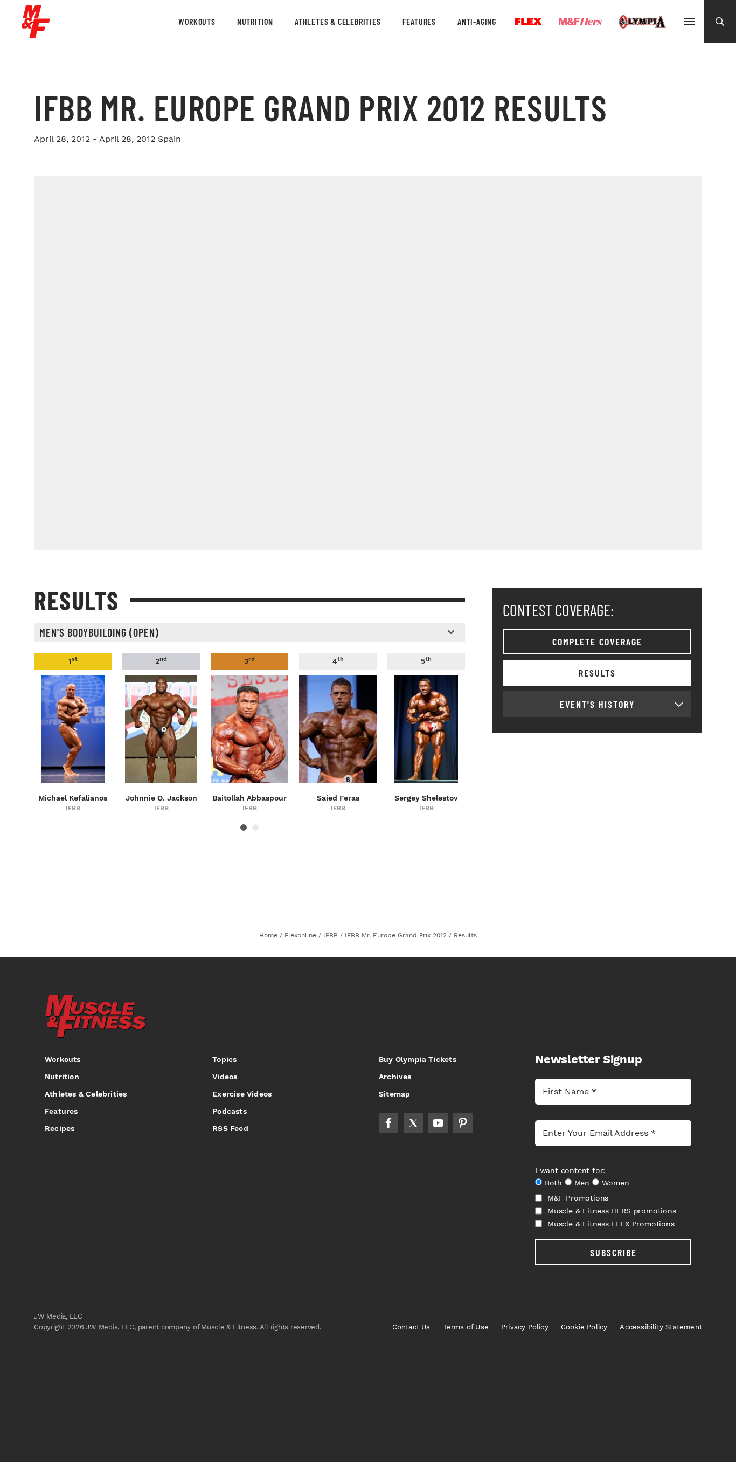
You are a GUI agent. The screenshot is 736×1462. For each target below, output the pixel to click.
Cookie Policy (584, 1327)
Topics (224, 1059)
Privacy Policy (524, 1327)
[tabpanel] (73, 733)
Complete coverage (597, 641)
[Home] (36, 34)
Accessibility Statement (661, 1327)
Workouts (196, 21)
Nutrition (255, 21)
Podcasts (229, 1111)
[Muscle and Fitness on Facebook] (388, 1123)
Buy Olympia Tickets (417, 1059)
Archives (395, 1076)
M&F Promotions (577, 1198)
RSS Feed (230, 1128)
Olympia (642, 22)
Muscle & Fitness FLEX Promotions (611, 1223)
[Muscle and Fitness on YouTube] (438, 1123)
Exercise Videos (242, 1093)
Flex (528, 21)
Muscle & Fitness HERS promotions (611, 1210)
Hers (580, 21)
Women (615, 1182)
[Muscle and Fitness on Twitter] (413, 1123)
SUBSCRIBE (613, 1252)
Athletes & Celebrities (338, 21)
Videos (224, 1076)
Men (581, 1182)
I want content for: (570, 1170)
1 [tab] (243, 827)
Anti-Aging (476, 21)
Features (419, 21)
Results (597, 673)
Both (553, 1182)
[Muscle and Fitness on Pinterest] (463, 1123)
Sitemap (394, 1093)
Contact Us (411, 1327)
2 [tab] (255, 827)
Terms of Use (466, 1327)
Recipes (59, 1128)
